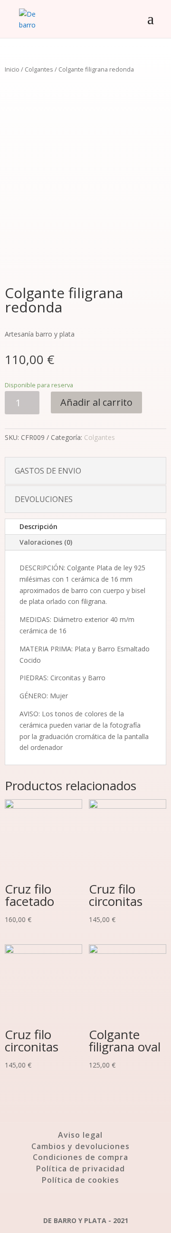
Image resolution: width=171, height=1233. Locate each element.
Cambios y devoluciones (80, 1146)
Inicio (12, 69)
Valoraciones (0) (45, 542)
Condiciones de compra (80, 1157)
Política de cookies (80, 1180)
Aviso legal (80, 1135)
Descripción (38, 526)
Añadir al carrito (96, 402)
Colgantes (39, 69)
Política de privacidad (80, 1168)
